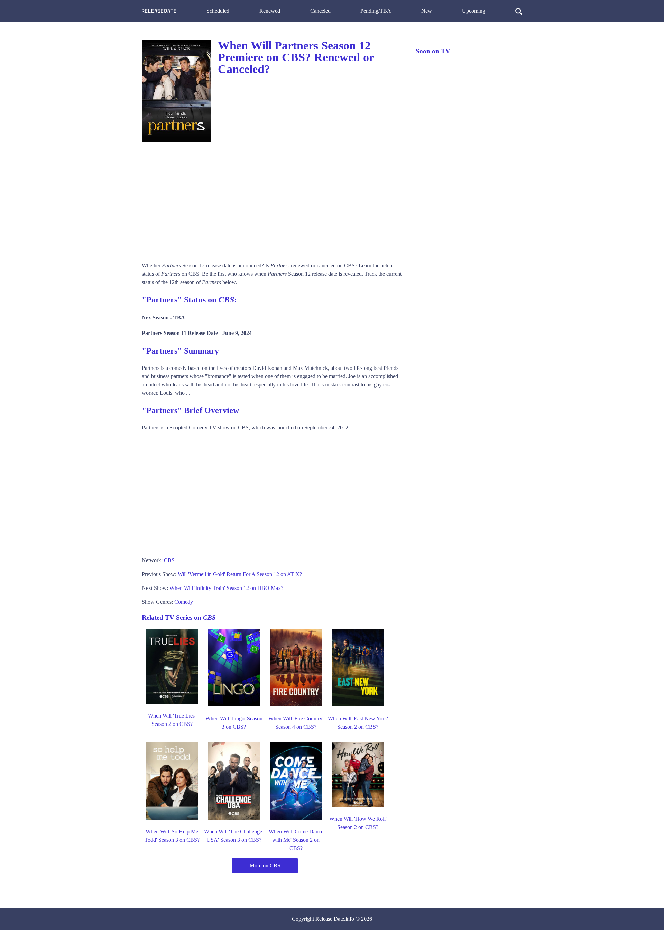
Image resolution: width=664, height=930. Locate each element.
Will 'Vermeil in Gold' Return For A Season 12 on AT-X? (240, 574)
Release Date (329, 919)
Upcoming (473, 11)
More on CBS (265, 865)
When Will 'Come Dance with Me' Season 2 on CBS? (296, 840)
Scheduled (217, 11)
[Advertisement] (272, 199)
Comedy (183, 602)
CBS (169, 560)
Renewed (269, 11)
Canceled (320, 11)
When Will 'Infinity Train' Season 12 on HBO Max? (226, 588)
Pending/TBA (375, 11)
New (426, 11)
